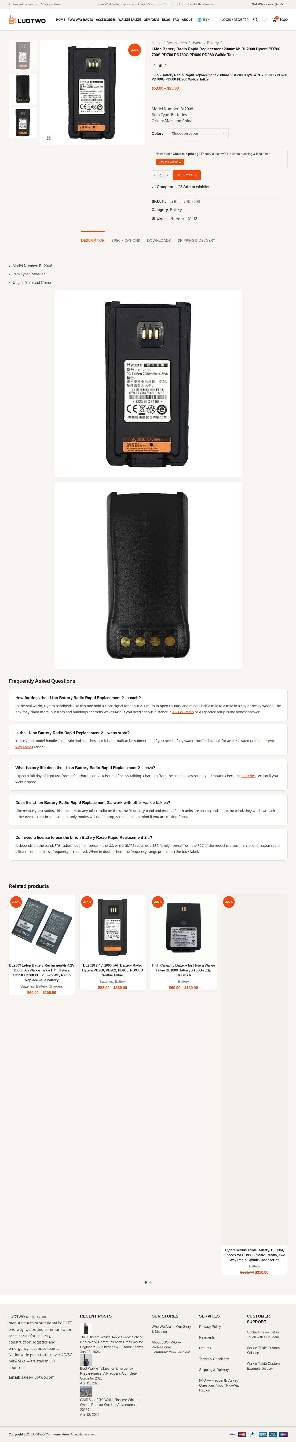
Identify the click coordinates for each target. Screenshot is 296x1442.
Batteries (27, 986)
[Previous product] (154, 65)
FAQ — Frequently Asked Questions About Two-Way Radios (219, 1385)
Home (157, 43)
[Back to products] (160, 65)
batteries (248, 775)
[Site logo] (27, 19)
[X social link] (172, 218)
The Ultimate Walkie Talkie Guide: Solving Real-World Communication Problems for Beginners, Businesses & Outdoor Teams (111, 1342)
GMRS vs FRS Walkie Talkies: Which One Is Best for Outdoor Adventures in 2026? (109, 1405)
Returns (205, 1348)
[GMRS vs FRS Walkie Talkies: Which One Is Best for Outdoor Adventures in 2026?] (86, 1391)
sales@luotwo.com (38, 1377)
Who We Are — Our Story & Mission (171, 1329)
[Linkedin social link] (184, 218)
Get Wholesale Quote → (269, 4)
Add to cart (186, 175)
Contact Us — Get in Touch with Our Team (263, 1334)
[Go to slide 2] (150, 1282)
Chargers (56, 986)
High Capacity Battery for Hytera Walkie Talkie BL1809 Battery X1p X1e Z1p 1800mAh (183, 970)
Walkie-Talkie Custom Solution (263, 1350)
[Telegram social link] (195, 218)
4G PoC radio (183, 711)
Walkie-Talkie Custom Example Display (263, 1366)
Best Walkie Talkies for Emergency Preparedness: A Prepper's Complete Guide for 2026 (108, 1373)
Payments (207, 1337)
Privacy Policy (210, 1327)
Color (156, 133)
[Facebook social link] (166, 218)
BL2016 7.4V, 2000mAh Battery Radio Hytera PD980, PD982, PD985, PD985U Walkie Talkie (112, 970)
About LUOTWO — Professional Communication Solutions (171, 1347)
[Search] (255, 19)
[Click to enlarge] (49, 138)
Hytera (196, 43)
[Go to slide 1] (146, 1282)
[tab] (93, 238)
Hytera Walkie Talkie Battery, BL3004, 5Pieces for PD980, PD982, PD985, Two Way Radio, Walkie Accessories (254, 1255)
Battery (213, 43)
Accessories (176, 43)
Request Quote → (170, 162)
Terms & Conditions (214, 1359)
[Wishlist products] (265, 19)
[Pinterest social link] (178, 218)
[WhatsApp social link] (189, 218)
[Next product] (165, 65)
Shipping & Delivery (214, 1370)
